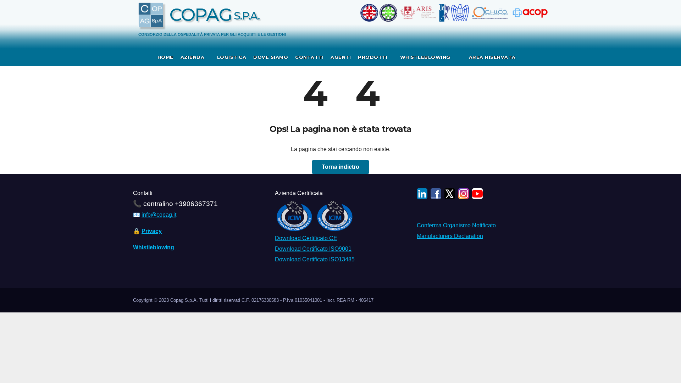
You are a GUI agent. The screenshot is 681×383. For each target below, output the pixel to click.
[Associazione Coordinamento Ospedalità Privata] (529, 13)
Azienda (193, 57)
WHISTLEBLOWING (426, 57)
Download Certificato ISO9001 (313, 249)
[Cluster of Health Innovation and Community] (490, 13)
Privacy (152, 231)
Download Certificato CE (306, 238)
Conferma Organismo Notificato (456, 225)
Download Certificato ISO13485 (315, 259)
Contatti (309, 57)
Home (165, 57)
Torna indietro (340, 167)
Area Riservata (491, 57)
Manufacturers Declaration (450, 236)
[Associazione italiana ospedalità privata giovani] (389, 13)
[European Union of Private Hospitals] (444, 13)
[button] (546, 57)
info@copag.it (159, 215)
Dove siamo (270, 57)
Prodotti (373, 57)
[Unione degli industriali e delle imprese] (460, 13)
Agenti (341, 57)
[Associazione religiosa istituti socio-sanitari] (418, 13)
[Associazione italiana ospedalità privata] (370, 13)
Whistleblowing (153, 247)
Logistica (232, 57)
